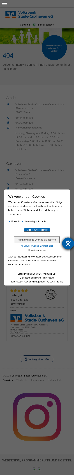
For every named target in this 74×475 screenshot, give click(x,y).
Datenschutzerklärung (30, 278)
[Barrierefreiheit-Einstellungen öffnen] (68, 243)
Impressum (48, 278)
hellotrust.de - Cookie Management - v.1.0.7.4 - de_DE (37, 282)
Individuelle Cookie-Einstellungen (37, 246)
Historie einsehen (37, 250)
